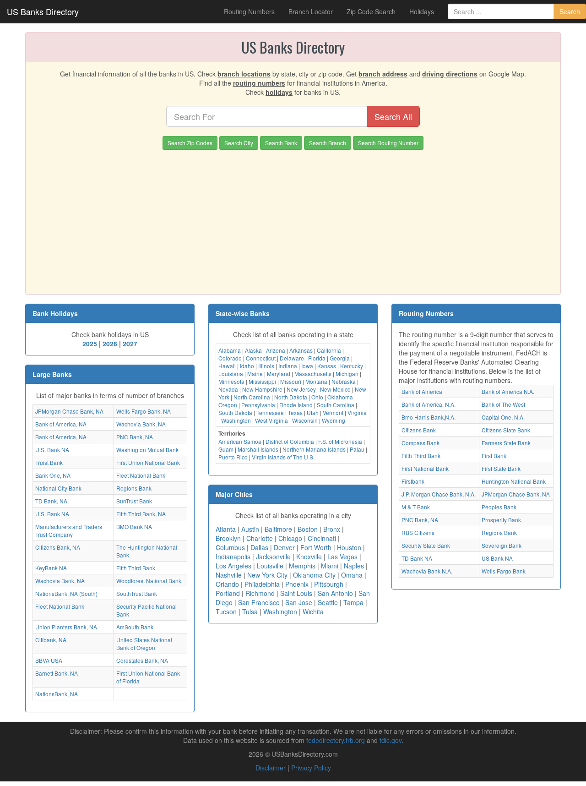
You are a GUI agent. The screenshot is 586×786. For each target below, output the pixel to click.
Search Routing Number (388, 143)
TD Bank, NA (51, 501)
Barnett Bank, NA (56, 673)
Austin (250, 529)
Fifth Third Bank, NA (141, 514)
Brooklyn (228, 538)
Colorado (230, 358)
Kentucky (351, 366)
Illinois (266, 366)
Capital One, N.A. (503, 417)
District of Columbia (290, 441)
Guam (225, 449)
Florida (317, 358)
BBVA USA (48, 660)
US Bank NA (497, 558)
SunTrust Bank (134, 501)
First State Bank (501, 468)
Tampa (353, 602)
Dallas (259, 547)
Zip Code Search (371, 11)
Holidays (421, 11)
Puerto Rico (233, 457)
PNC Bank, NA (134, 437)
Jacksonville (273, 556)
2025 (89, 343)
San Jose (298, 602)
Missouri (290, 381)
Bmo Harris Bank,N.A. (429, 417)
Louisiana (230, 373)
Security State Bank (426, 545)
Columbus (230, 547)
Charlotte (259, 538)
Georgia (340, 358)
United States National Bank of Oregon (144, 643)
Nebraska (343, 381)
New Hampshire (262, 389)
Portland (228, 593)
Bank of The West (503, 404)
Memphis (302, 565)
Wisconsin (305, 420)
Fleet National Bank (140, 475)
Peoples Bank (499, 507)
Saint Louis (296, 593)
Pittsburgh (328, 584)
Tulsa (250, 611)
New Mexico (335, 389)
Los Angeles (233, 565)
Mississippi (262, 381)
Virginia (357, 412)
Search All (393, 116)
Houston (349, 547)
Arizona (275, 350)
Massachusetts (312, 373)
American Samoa (239, 441)
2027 (130, 343)
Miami (329, 565)
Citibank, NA (50, 640)
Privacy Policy (311, 767)
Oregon (227, 405)
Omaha (352, 574)
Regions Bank (134, 488)
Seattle (328, 602)
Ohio (317, 397)
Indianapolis (233, 556)
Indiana (287, 366)
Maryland (278, 373)
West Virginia (271, 420)
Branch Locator (310, 11)
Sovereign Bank (501, 545)
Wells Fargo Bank (504, 571)
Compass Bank (421, 443)
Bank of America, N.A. (429, 404)
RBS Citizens (418, 532)
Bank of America (422, 391)
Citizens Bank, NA (57, 547)
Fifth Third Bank (135, 568)
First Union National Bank (148, 462)
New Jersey (301, 389)
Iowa (307, 366)
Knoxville (309, 556)
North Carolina (251, 397)
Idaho (247, 366)
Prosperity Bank (501, 520)
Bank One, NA (53, 475)
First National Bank (425, 468)
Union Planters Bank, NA (66, 627)
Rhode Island (296, 405)
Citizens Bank (419, 430)
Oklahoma (340, 397)
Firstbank (413, 481)
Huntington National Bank (514, 481)
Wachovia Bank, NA (141, 424)
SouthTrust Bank (136, 593)
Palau (357, 449)
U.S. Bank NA (52, 449)
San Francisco (259, 602)
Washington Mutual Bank (147, 449)
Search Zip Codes (190, 143)
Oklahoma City (314, 574)
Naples (354, 565)
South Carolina (335, 405)
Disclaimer (270, 767)
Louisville (270, 565)
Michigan (347, 373)
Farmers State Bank (506, 443)
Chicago (290, 538)
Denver (284, 547)
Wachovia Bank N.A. (427, 571)
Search (569, 11)
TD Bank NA (417, 558)
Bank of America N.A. (508, 391)
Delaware (292, 358)
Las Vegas (342, 556)
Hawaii (227, 366)
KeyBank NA (51, 568)
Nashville (229, 574)
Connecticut (261, 358)
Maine (255, 373)
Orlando (227, 584)
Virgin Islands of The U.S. (283, 457)
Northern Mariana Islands (314, 449)
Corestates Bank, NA (142, 660)
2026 (110, 343)
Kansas (326, 366)
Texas (295, 412)
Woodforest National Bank (148, 580)
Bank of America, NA (61, 424)
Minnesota (231, 381)
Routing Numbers (249, 11)
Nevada (228, 389)
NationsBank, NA (56, 694)
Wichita (313, 611)
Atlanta (226, 529)
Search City (238, 143)
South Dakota (235, 412)
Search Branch (327, 143)
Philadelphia (262, 584)
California (329, 350)
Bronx (331, 529)
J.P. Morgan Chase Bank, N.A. (439, 494)
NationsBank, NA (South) (66, 593)
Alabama (229, 350)
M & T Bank (416, 507)
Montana (316, 381)
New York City (267, 574)
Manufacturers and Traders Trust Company (68, 530)
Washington (236, 420)
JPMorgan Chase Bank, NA (69, 411)
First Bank (494, 455)
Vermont (333, 412)
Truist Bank (49, 462)
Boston (308, 529)
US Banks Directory (43, 11)
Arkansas (301, 350)
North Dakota (290, 397)
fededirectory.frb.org (335, 740)
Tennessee (270, 412)
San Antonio (335, 593)
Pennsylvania (258, 405)
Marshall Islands (258, 449)
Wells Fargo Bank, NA (143, 411)
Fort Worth (315, 547)
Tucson (226, 611)
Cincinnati (322, 538)
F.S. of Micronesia (340, 441)
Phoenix (297, 584)
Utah (313, 412)
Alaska (253, 350)
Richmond (260, 593)
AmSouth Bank (134, 627)
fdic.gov (391, 740)
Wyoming (333, 420)
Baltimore (278, 529)
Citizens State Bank (506, 430)
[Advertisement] (293, 218)
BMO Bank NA (134, 526)
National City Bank (58, 488)
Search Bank (281, 143)
